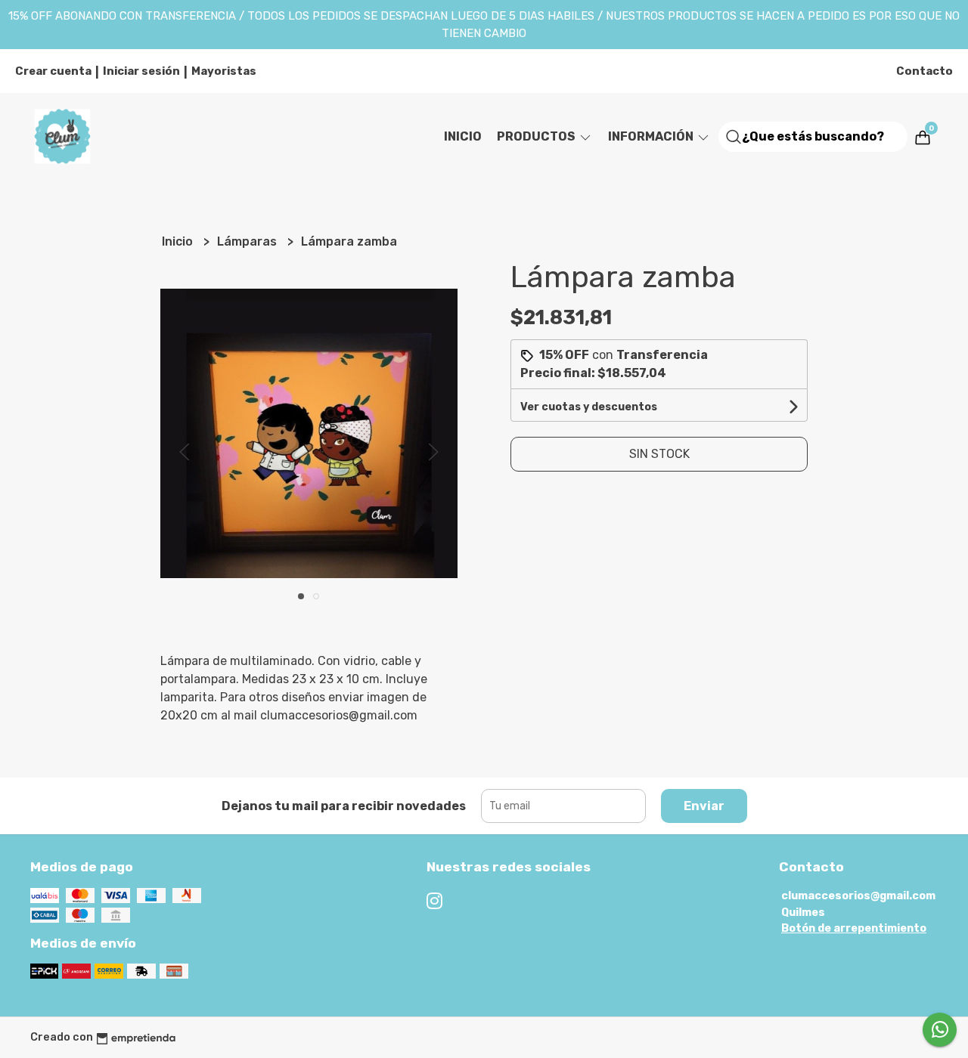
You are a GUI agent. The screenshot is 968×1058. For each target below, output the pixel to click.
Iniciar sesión (141, 71)
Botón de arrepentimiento (853, 928)
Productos (537, 136)
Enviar (704, 806)
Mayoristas (223, 71)
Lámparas (248, 241)
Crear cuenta (53, 71)
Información (652, 136)
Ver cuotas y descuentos (588, 407)
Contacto (924, 71)
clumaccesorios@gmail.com (858, 895)
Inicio (463, 136)
